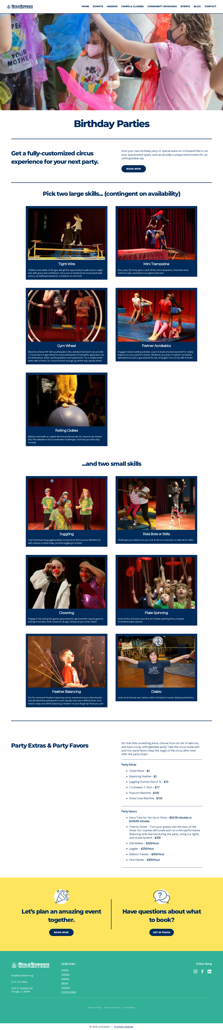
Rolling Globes (66, 430)
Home (85, 6)
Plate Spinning (156, 613)
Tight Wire (66, 264)
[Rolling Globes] (66, 400)
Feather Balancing (66, 692)
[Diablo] (156, 662)
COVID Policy (68, 992)
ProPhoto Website (123, 1026)
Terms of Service (112, 1007)
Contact (210, 6)
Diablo (156, 692)
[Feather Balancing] (66, 662)
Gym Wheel (66, 346)
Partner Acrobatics (156, 346)
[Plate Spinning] (156, 583)
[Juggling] (66, 504)
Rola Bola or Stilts (156, 534)
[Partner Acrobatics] (156, 316)
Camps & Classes (132, 6)
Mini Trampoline (156, 264)
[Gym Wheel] (66, 316)
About (64, 983)
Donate (98, 6)
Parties (65, 974)
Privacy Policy (95, 1007)
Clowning (66, 613)
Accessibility (129, 1007)
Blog (197, 6)
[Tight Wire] (66, 234)
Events (185, 6)
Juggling (66, 534)
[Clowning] (66, 583)
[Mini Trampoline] (156, 234)
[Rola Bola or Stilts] (156, 504)
